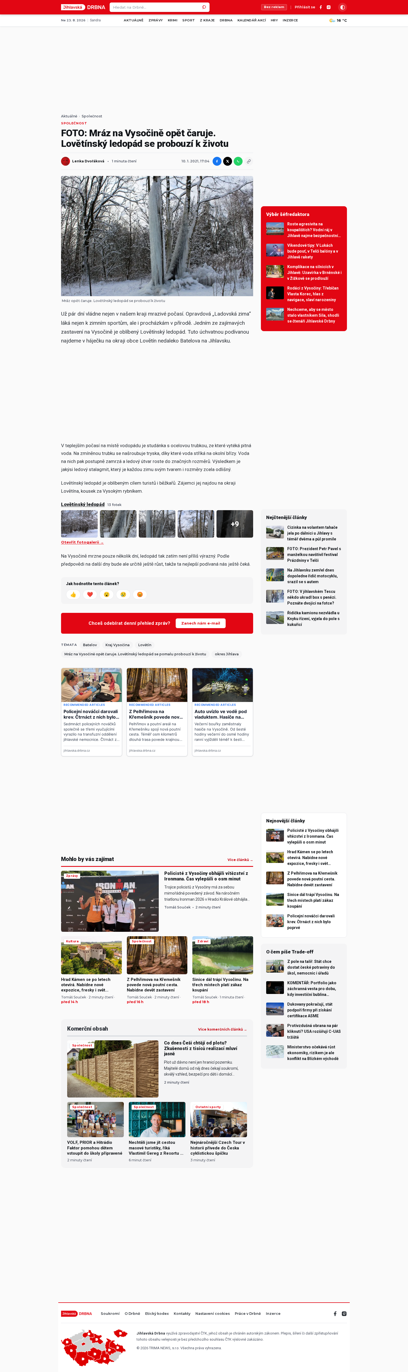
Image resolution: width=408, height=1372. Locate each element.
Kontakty (182, 1314)
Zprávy (155, 20)
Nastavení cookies (212, 1314)
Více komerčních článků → (222, 1029)
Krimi (172, 20)
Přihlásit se (305, 7)
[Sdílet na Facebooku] (217, 161)
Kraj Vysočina (117, 645)
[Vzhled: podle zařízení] (342, 7)
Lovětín (144, 645)
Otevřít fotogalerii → (82, 542)
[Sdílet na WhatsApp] (238, 161)
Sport (188, 20)
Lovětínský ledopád (83, 504)
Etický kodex (157, 1314)
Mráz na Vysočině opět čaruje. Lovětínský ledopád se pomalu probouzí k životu (135, 654)
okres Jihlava (227, 654)
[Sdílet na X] (227, 161)
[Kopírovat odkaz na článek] (248, 161)
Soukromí (110, 1314)
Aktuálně (133, 20)
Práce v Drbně (248, 1314)
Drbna (226, 20)
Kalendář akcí (252, 20)
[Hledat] (205, 7)
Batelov (90, 645)
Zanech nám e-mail (200, 623)
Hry (274, 20)
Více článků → (240, 860)
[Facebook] (321, 7)
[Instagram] (328, 7)
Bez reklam (274, 7)
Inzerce (290, 20)
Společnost (92, 116)
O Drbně (132, 1314)
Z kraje (207, 20)
